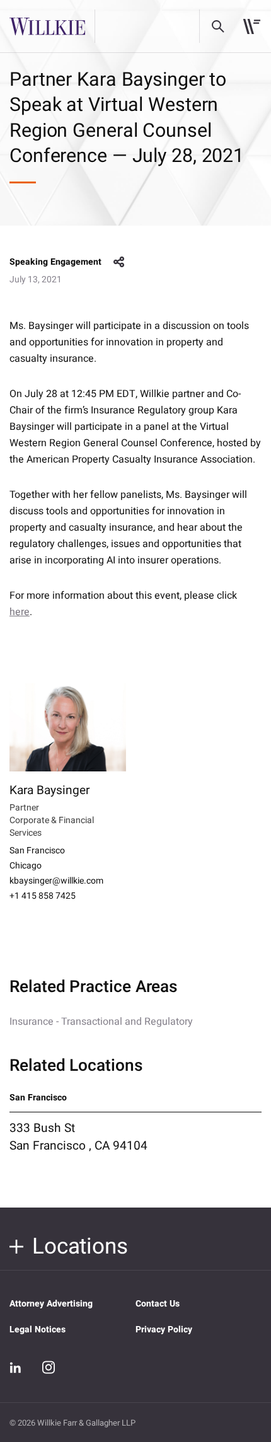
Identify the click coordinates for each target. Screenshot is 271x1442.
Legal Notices (37, 1329)
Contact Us (158, 1303)
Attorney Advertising (51, 1303)
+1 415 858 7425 (42, 896)
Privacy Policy (164, 1329)
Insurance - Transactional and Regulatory (101, 1021)
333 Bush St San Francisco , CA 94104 (78, 1137)
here (19, 612)
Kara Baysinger (49, 790)
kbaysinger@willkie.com (56, 881)
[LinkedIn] (15, 1367)
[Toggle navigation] (252, 26)
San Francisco (37, 851)
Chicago (25, 866)
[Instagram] (48, 1367)
